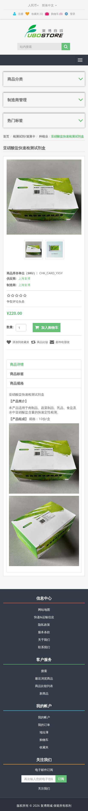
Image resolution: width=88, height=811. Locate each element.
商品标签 (17, 373)
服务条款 (44, 632)
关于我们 (44, 640)
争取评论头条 (16, 301)
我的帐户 (44, 717)
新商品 (44, 693)
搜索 (44, 671)
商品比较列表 (44, 686)
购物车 (44, 740)
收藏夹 (44, 747)
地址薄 (44, 732)
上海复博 (24, 278)
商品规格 (17, 383)
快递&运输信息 (44, 617)
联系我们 (44, 647)
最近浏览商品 (44, 678)
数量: (10, 327)
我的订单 (44, 725)
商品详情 (17, 364)
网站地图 (44, 609)
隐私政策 (44, 625)
